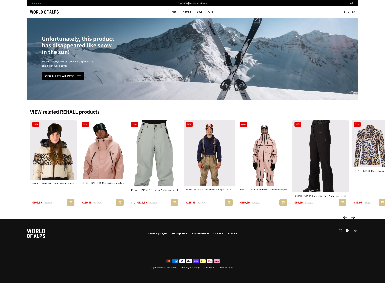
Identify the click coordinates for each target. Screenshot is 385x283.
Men (174, 11)
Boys (199, 11)
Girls (210, 11)
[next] (237, 3)
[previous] (147, 3)
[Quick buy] (70, 202)
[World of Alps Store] (44, 12)
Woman (186, 11)
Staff (351, 3)
